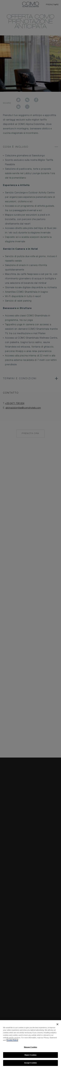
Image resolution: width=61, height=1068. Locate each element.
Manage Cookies (30, 1047)
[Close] (57, 1024)
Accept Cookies (30, 1063)
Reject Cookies (31, 1055)
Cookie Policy (12, 1040)
